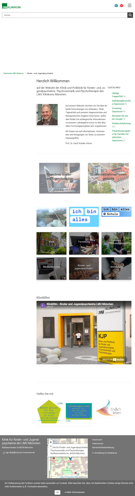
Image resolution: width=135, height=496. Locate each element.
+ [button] (51, 442)
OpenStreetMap (72, 477)
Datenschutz (97, 443)
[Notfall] (122, 6)
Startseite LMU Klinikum (14, 73)
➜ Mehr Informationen (74, 492)
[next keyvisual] (132, 45)
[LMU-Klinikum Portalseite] (11, 6)
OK (57, 492)
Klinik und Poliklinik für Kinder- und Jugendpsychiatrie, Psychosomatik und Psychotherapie (65, 29)
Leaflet (61, 477)
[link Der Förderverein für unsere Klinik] (79, 411)
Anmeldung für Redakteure (105, 453)
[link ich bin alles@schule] (116, 212)
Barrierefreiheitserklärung (103, 447)
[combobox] (67, 15)
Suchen (130, 15)
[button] (20, 453)
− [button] (51, 446)
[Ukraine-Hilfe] (116, 6)
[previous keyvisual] (3, 45)
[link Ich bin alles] (84, 217)
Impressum (97, 440)
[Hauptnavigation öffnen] (129, 5)
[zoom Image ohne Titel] (108, 407)
